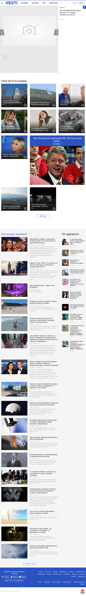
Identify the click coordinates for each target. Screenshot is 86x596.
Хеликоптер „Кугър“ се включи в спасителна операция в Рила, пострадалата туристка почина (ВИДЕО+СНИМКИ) (77, 330)
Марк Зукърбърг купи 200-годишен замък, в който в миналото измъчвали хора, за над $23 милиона (44, 363)
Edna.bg (73, 576)
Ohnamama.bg (57, 574)
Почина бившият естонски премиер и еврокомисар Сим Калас (43, 455)
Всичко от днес (30, 564)
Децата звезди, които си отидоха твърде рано (12, 155)
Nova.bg (71, 571)
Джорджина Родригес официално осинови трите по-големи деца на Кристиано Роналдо (42, 241)
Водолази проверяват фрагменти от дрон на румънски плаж (43, 547)
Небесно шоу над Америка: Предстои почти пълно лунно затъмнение (44, 404)
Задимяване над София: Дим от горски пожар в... (12, 207)
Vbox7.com (48, 571)
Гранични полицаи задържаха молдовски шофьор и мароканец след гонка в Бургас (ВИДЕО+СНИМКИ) (77, 345)
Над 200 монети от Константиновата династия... (67, 128)
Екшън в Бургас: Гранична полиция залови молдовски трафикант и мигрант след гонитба (43, 386)
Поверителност (67, 582)
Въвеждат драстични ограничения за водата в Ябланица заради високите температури (43, 422)
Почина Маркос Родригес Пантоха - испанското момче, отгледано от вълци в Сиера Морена (43, 491)
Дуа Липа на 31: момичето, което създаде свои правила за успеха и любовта (77, 282)
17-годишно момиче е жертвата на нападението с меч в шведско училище (43, 473)
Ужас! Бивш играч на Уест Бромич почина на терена (77, 306)
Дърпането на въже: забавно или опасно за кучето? (77, 252)
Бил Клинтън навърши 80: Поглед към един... (57, 139)
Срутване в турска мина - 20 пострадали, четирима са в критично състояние (40, 530)
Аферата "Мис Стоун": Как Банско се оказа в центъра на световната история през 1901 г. (43, 265)
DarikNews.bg (63, 571)
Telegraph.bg (81, 576)
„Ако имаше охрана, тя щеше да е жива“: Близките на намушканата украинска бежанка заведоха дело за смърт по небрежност (44, 338)
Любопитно (53, 3)
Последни (24, 3)
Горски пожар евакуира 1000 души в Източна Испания (44, 438)
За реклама (47, 582)
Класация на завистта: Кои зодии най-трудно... (40, 129)
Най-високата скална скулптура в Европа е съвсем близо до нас (77, 271)
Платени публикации (79, 582)
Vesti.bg (11, 2)
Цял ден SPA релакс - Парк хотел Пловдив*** (42, 286)
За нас (39, 582)
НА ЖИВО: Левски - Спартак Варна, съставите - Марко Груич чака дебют (76, 316)
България (35, 3)
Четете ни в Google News (16, 580)
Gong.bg (55, 571)
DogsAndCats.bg (80, 571)
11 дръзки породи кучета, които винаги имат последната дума (77, 241)
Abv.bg (41, 571)
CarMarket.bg (41, 574)
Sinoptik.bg (66, 574)
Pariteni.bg (82, 574)
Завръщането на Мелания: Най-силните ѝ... (11, 128)
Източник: (5, 58)
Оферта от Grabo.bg (34, 289)
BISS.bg (49, 574)
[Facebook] (85, 586)
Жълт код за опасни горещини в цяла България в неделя (42, 512)
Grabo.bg (74, 574)
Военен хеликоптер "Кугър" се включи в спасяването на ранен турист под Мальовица (42, 320)
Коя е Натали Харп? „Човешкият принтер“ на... (39, 206)
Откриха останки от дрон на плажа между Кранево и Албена (43, 302)
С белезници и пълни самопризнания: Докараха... (68, 102)
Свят (44, 3)
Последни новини (14, 234)
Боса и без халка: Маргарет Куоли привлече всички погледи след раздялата (76, 295)
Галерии (62, 7)
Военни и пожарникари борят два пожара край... (40, 103)
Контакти (82, 584)
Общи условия (56, 582)
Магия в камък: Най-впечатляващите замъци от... (12, 102)
